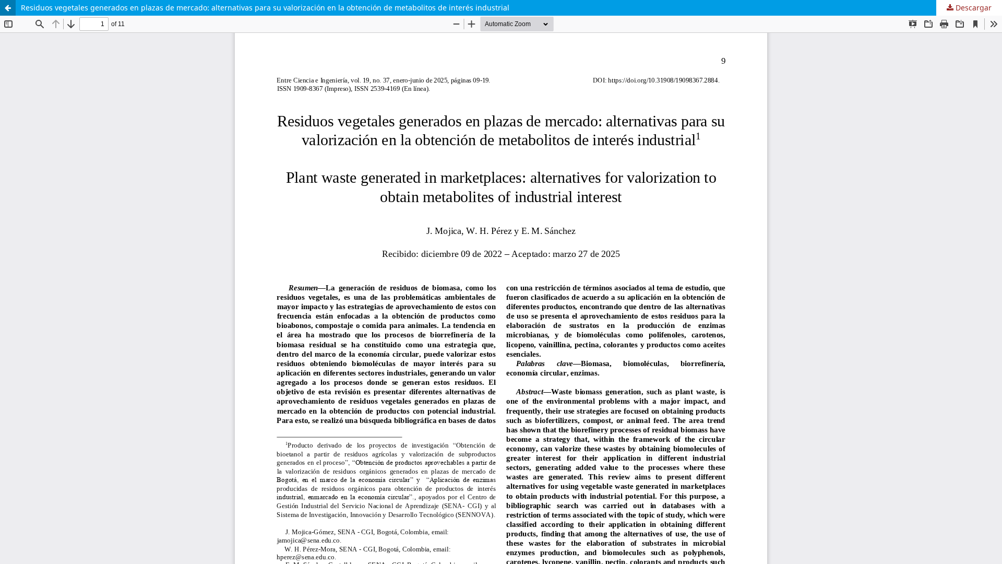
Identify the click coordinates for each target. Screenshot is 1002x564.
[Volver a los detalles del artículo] (8, 8)
